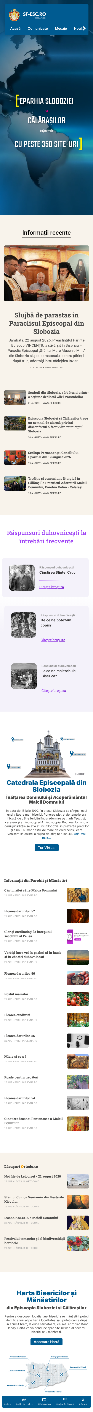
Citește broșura (51, 587)
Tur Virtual (46, 847)
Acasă (15, 28)
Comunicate (38, 28)
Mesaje (61, 28)
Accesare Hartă (46, 1342)
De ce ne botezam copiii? (58, 620)
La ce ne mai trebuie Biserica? (59, 671)
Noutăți (80, 28)
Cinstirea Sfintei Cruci (57, 570)
